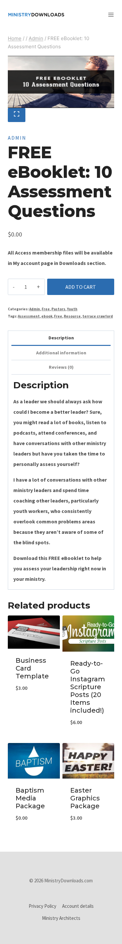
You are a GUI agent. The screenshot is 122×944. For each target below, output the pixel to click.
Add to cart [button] (33, 738)
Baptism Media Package (30, 798)
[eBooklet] (61, 82)
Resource (72, 316)
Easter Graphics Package (85, 798)
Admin (17, 137)
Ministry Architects (61, 918)
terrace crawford (97, 316)
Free (46, 309)
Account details (78, 906)
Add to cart (80, 287)
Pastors (58, 309)
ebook (46, 316)
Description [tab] (61, 338)
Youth (72, 309)
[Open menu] (113, 14)
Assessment (29, 316)
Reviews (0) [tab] (61, 367)
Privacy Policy (42, 906)
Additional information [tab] (61, 353)
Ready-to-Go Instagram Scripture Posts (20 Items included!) (87, 686)
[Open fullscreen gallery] (16, 115)
